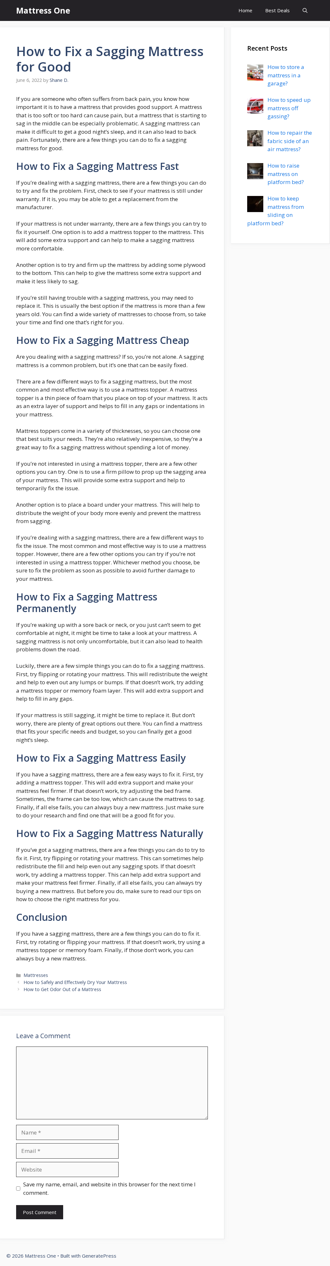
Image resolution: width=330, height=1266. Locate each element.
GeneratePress (99, 1255)
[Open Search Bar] (305, 10)
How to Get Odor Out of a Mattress (62, 989)
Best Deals (277, 10)
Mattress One (43, 10)
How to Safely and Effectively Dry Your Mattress (75, 982)
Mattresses (36, 975)
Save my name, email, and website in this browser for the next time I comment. (109, 1188)
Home (245, 10)
